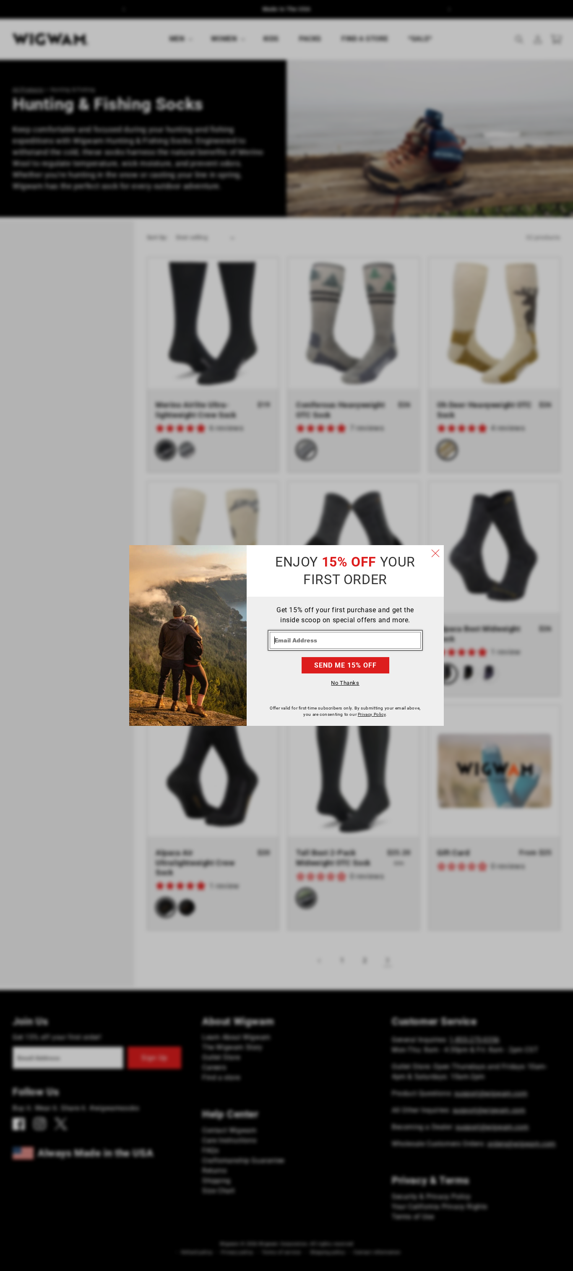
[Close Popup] (435, 553)
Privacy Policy (371, 714)
